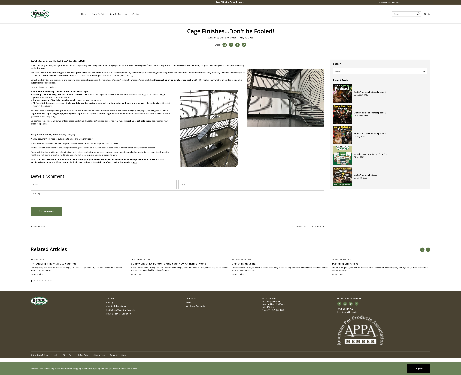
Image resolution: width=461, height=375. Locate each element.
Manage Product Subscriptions (390, 2)
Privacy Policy (68, 355)
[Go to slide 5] (42, 281)
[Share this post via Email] (224, 45)
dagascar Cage (74, 113)
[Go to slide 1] (31, 281)
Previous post (301, 226)
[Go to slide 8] (51, 281)
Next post (317, 226)
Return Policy (83, 355)
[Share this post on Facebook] (231, 45)
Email (182, 184)
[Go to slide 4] (40, 281)
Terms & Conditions (118, 355)
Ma (65, 113)
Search (338, 71)
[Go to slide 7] (48, 281)
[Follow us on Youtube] (356, 304)
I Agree (419, 368)
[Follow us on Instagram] (345, 304)
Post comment (46, 211)
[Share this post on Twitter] (237, 45)
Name (35, 184)
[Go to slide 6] (45, 281)
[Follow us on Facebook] (339, 304)
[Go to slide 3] (37, 281)
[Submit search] (418, 14)
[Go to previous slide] (422, 250)
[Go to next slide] (428, 250)
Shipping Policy (99, 355)
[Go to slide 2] (34, 281)
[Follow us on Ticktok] (351, 304)
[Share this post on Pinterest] (244, 45)
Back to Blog (39, 226)
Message (37, 193)
